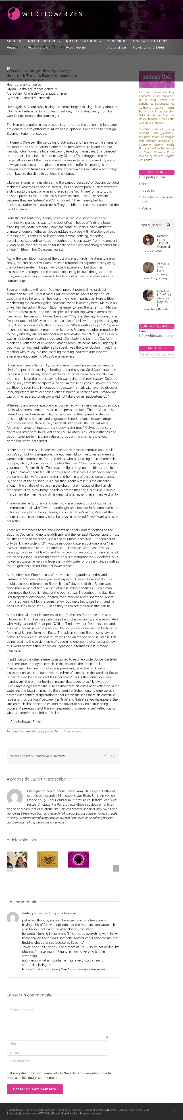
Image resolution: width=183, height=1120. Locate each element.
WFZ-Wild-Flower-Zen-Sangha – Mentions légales (69, 1113)
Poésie (146, 208)
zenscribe (17, 731)
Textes (146, 184)
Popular (145, 225)
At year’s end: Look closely (163, 269)
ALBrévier (110, 1109)
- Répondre (68, 913)
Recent (157, 225)
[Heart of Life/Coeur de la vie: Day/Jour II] (148, 291)
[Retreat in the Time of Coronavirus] (148, 236)
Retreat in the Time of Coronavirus (164, 241)
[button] (10, 868)
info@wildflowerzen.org (156, 335)
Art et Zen (53, 731)
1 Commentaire (71, 731)
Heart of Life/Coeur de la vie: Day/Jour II (164, 298)
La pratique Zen (153, 177)
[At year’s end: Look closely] (148, 264)
